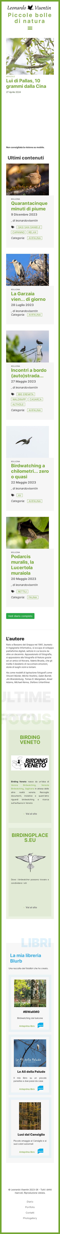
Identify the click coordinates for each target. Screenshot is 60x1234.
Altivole (18, 404)
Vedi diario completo (20, 616)
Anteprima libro (27, 1026)
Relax (32, 232)
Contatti (30, 1212)
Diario (30, 1201)
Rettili (22, 591)
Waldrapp (19, 399)
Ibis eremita (26, 394)
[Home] (29, 7)
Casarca (36, 399)
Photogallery (30, 1218)
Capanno (18, 232)
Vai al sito (31, 813)
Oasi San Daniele (29, 227)
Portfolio (30, 1207)
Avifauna (35, 238)
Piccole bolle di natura (30, 18)
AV (19, 495)
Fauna (33, 597)
